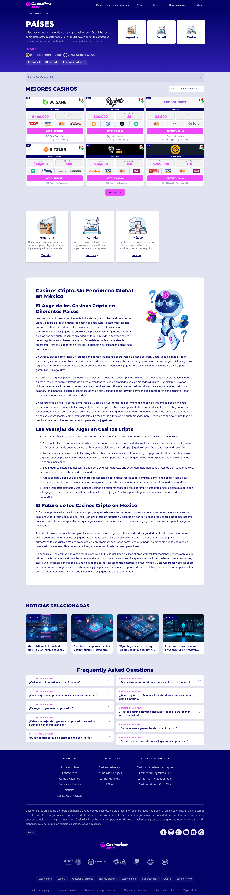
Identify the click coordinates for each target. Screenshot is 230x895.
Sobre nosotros (69, 767)
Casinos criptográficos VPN (155, 784)
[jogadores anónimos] (120, 862)
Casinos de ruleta (109, 778)
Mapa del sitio (190, 890)
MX (29, 832)
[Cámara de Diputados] (97, 862)
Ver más (113, 192)
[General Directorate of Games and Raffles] (71, 862)
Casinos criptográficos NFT (155, 773)
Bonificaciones (177, 4)
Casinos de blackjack (109, 773)
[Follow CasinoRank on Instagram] (171, 832)
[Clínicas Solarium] (136, 862)
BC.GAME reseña (55, 136)
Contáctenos (69, 773)
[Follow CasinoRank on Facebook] (163, 832)
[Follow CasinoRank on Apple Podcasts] (201, 832)
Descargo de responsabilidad (100, 890)
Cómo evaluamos (69, 778)
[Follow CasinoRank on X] (178, 832)
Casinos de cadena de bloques (155, 767)
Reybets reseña (115, 136)
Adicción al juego (41, 890)
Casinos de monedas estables (155, 778)
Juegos (157, 4)
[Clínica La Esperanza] (150, 862)
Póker (109, 784)
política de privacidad (69, 795)
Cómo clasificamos (70, 784)
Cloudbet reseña (175, 136)
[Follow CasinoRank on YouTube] (186, 832)
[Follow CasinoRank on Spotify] (194, 832)
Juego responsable (67, 890)
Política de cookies (165, 890)
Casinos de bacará (110, 767)
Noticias (199, 4)
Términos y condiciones (136, 890)
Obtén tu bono (55, 131)
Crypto (141, 4)
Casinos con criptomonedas (112, 4)
